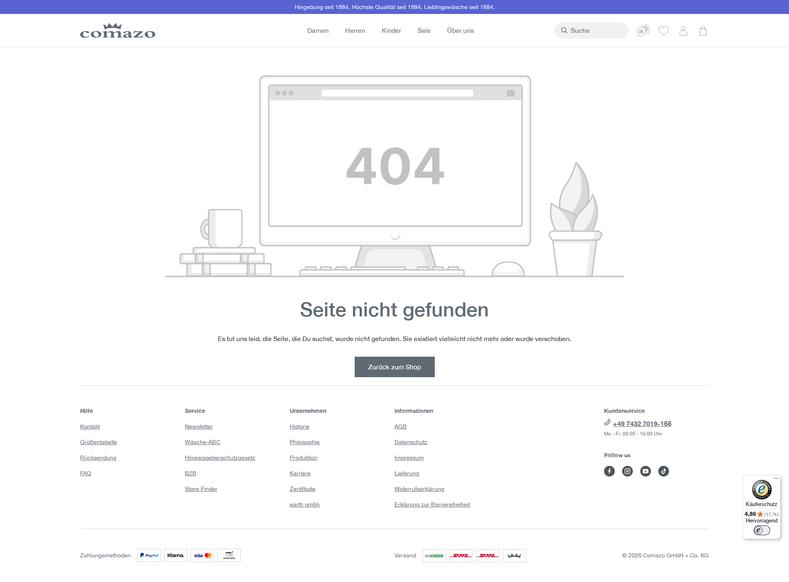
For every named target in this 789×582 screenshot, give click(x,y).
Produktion (304, 457)
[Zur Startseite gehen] (116, 30)
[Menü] (776, 480)
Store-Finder (201, 489)
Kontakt (90, 426)
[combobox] (596, 30)
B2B (190, 473)
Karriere (300, 473)
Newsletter (199, 426)
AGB (400, 426)
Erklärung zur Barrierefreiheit (432, 504)
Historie (299, 426)
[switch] (762, 530)
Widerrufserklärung (419, 489)
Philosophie (305, 442)
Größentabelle (98, 442)
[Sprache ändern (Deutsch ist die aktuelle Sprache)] (643, 30)
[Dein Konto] (683, 30)
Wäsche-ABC (202, 442)
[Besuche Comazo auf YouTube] (645, 471)
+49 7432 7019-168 (642, 423)
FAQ (85, 473)
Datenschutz (410, 442)
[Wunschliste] (663, 30)
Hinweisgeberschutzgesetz (220, 457)
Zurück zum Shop (394, 367)
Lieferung (406, 473)
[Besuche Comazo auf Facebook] (609, 471)
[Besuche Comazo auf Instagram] (627, 471)
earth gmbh (305, 504)
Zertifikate (303, 489)
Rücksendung (98, 457)
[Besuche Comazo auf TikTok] (663, 471)
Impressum (409, 457)
